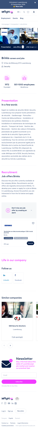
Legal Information (22, 423)
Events (15, 18)
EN (18, 12)
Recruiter (20, 411)
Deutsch (17, 418)
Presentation (6, 47)
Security (7, 66)
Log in (4, 411)
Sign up (10, 411)
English (11, 418)
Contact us (5, 423)
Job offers (18, 47)
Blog (21, 18)
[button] (10, 345)
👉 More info (18, 6)
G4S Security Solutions (17, 326)
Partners (12, 423)
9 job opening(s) (17, 337)
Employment (5, 18)
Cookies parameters (8, 425)
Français (4, 418)
